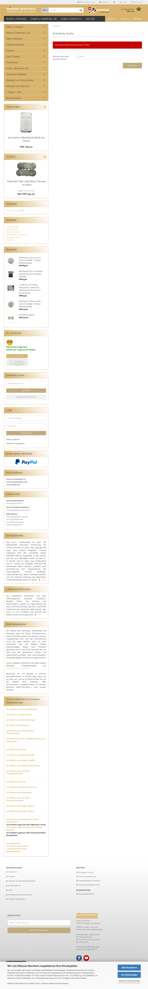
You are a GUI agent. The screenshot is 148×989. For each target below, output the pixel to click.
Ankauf (111, 19)
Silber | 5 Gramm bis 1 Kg (44, 19)
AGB (10, 890)
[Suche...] (81, 10)
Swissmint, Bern (13, 237)
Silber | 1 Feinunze (16, 19)
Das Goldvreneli (13, 843)
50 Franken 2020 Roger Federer (20, 811)
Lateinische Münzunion (16, 849)
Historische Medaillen (16, 74)
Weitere (90, 19)
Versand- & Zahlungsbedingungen (22, 881)
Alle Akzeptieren (129, 967)
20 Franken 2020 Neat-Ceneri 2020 (21, 787)
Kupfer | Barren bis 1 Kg (17, 68)
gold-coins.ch (12, 229)
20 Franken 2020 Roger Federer (20, 806)
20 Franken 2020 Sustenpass (18, 792)
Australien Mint (12, 227)
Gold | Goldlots (13, 56)
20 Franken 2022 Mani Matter (19, 715)
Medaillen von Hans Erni (17, 86)
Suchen (132, 65)
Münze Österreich (14, 232)
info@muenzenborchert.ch (92, 930)
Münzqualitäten (13, 851)
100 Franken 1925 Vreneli (17, 846)
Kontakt (11, 876)
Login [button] (123, 2)
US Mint (9, 240)
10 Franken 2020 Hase (16, 782)
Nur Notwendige (129, 975)
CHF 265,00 (26, 146)
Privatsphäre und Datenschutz (20, 895)
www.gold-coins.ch (86, 872)
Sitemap (137, 19)
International (12, 62)
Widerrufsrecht (14, 886)
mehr (43, 580)
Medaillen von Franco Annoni (19, 80)
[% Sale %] (45, 156)
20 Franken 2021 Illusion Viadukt (20, 760)
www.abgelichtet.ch (86, 894)
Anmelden (26, 433)
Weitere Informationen (129, 981)
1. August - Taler (14, 92)
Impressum (12, 872)
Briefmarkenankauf (87, 2)
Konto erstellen (13, 439)
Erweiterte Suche (26, 397)
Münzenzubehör (13, 98)
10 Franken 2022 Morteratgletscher (21, 709)
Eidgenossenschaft (15, 45)
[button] (114, 2)
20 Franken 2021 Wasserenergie (20, 755)
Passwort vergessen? (15, 443)
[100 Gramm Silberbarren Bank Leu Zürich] (26, 122)
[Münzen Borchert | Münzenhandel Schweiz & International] (21, 10)
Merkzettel (137, 2)
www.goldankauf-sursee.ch (18, 668)
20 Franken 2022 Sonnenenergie (20, 720)
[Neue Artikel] (45, 107)
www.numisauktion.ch (87, 877)
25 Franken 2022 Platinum (17, 725)
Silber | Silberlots (71, 19)
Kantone (10, 50)
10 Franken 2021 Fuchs (16, 749)
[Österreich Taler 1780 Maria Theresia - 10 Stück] (26, 169)
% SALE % (124, 19)
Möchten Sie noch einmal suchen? (61, 57)
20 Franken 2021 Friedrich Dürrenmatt (23, 766)
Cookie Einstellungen (16, 899)
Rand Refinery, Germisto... (17, 235)
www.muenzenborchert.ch (89, 885)
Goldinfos (105, 2)
